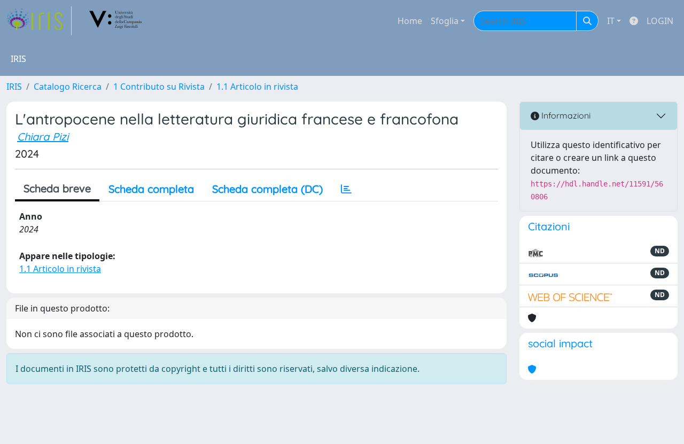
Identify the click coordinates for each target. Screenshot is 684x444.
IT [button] (611, 21)
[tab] (346, 189)
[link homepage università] (116, 20)
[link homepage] (39, 20)
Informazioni (564, 115)
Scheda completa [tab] (151, 189)
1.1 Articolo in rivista (257, 86)
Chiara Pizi (42, 136)
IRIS (14, 86)
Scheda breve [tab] (57, 188)
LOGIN (660, 21)
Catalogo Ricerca (68, 86)
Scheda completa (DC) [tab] (267, 189)
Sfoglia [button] (444, 21)
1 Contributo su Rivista (159, 86)
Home (410, 21)
